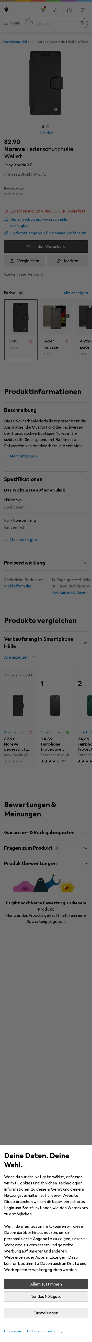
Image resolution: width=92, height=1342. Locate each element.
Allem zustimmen (46, 1284)
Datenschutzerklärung (45, 1331)
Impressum (12, 1331)
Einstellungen (45, 1313)
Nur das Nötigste (46, 1296)
